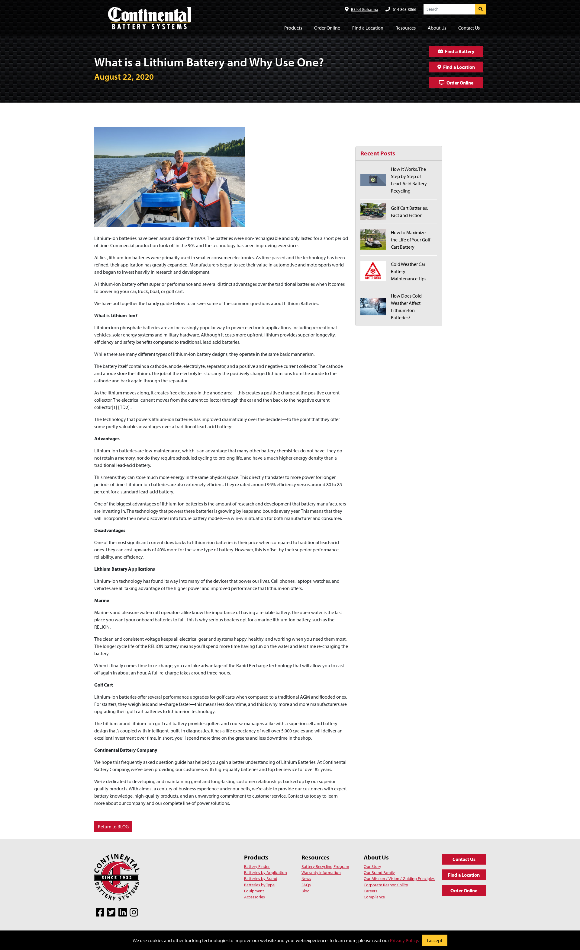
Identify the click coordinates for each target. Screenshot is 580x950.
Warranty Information (321, 872)
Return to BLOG (113, 827)
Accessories (254, 897)
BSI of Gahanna (364, 9)
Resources (315, 857)
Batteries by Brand (260, 878)
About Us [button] (437, 28)
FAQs (306, 885)
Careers (370, 891)
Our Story (372, 866)
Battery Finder (257, 866)
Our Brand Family (379, 872)
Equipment (254, 891)
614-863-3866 (404, 9)
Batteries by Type (259, 885)
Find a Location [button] (367, 28)
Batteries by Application (265, 872)
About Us (376, 857)
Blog (305, 891)
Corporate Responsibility (386, 885)
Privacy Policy (404, 940)
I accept (434, 940)
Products (256, 857)
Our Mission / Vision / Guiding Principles (399, 878)
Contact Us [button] (469, 28)
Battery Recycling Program (325, 866)
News (306, 878)
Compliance (374, 897)
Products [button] (293, 28)
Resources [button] (405, 28)
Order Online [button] (327, 28)
